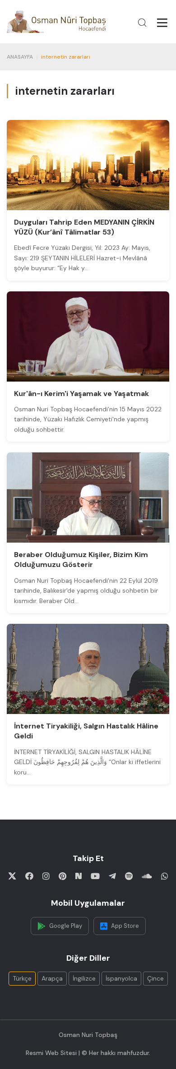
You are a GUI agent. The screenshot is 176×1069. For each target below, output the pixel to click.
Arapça (52, 978)
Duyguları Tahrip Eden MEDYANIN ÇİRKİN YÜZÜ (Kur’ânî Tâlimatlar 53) (84, 227)
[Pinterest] (62, 876)
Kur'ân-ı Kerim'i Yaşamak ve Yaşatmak (81, 393)
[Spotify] (129, 876)
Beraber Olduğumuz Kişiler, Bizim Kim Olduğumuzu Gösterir (81, 559)
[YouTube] (95, 876)
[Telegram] (112, 876)
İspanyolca (121, 978)
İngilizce (84, 978)
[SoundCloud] (147, 876)
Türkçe (22, 978)
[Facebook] (29, 876)
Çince (155, 978)
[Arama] (142, 22)
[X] (12, 876)
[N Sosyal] (78, 876)
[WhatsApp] (164, 876)
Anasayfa (20, 56)
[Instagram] (46, 876)
